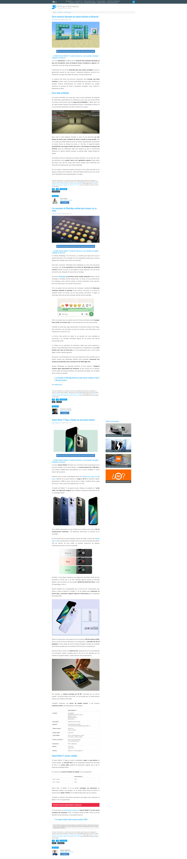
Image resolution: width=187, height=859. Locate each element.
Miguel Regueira (55, 422)
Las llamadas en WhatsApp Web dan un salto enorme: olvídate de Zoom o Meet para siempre (77, 379)
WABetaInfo (58, 384)
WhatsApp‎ (62, 276)
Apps (53, 402)
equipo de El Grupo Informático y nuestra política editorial (67, 183)
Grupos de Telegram (101, 1)
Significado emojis (101, 2)
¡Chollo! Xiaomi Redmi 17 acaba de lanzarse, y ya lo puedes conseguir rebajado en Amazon (75, 57)
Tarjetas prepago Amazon (89, 1)
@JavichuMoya (63, 200)
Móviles (54, 843)
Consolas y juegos (56, 191)
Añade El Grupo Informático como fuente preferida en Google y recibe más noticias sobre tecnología (76, 51)
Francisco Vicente (56, 213)
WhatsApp (59, 185)
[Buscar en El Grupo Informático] (134, 2)
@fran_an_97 (63, 410)
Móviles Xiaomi (61, 843)
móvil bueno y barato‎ (70, 810)
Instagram (54, 185)
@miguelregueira (64, 851)
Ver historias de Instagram (90, 2)
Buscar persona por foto (112, 2)
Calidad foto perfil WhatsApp (113, 1)
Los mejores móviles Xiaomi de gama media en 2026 (71, 819)
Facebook (95, 183)
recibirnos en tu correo (74, 185)
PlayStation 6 (70, 1)
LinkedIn (70, 200)
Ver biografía (64, 202)
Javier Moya (54, 19)
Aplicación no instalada (74, 2)
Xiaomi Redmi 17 (78, 1)
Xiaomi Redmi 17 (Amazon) (73, 805)
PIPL (82, 2)
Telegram (65, 185)
